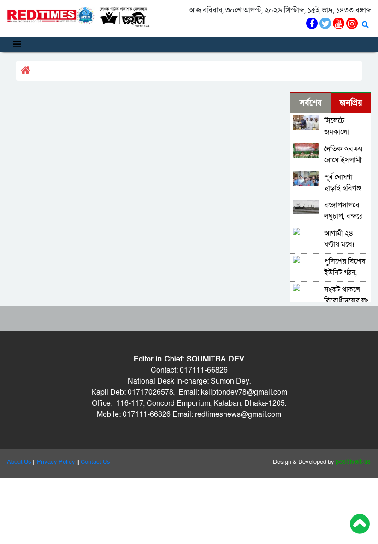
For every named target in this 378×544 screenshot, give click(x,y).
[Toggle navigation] (17, 44)
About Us (19, 462)
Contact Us (95, 462)
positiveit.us (353, 462)
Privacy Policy (56, 462)
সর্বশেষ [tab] (310, 103)
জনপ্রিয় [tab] (351, 103)
